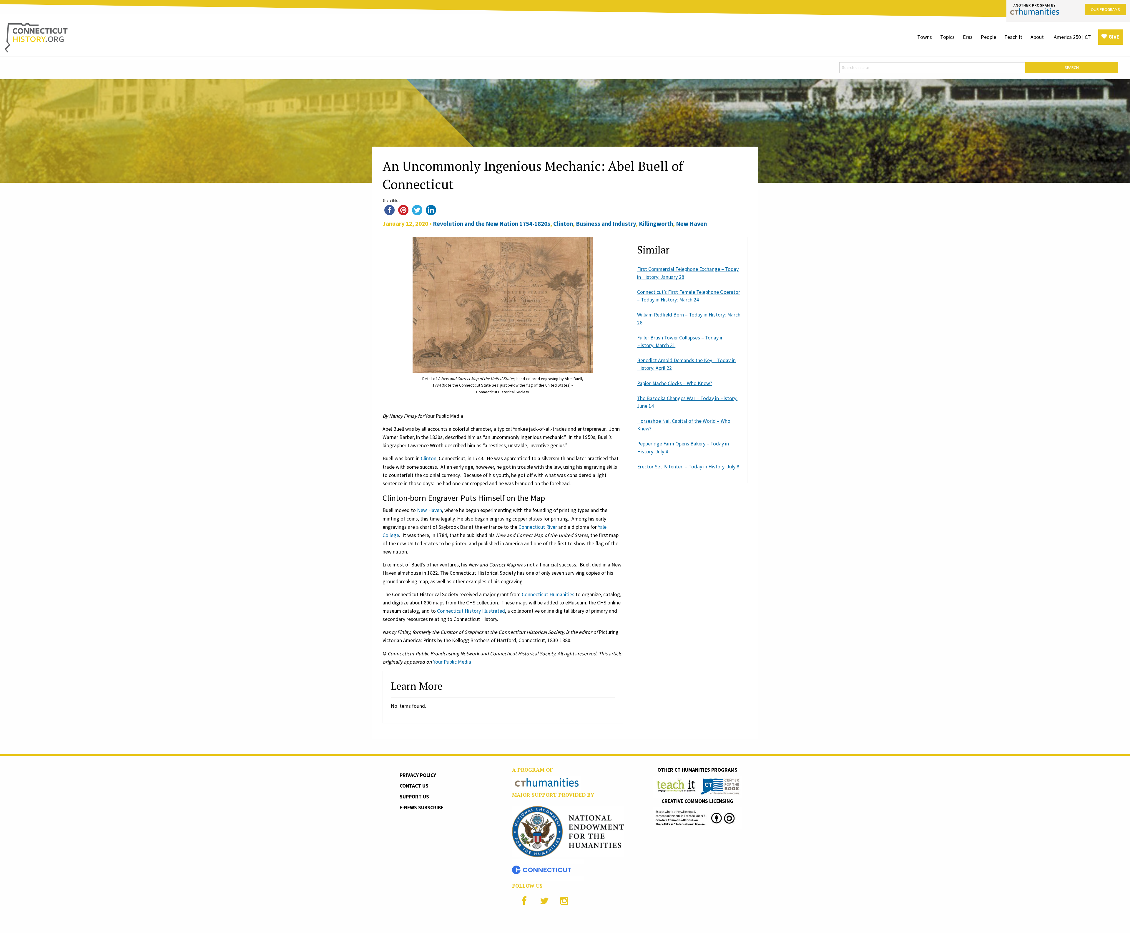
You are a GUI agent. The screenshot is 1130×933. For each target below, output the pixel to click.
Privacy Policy (418, 775)
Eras (968, 37)
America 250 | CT (1072, 37)
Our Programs (1105, 9)
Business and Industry (606, 224)
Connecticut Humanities (548, 594)
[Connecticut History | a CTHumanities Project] (36, 37)
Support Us (414, 796)
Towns (924, 37)
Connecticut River (538, 527)
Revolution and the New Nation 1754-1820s (491, 224)
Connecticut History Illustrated (471, 611)
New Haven (691, 224)
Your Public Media (452, 662)
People (988, 37)
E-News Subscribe (421, 807)
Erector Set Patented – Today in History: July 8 (688, 466)
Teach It (1013, 37)
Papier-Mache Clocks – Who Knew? (674, 383)
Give (1114, 36)
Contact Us (414, 786)
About (1037, 37)
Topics (947, 37)
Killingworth (656, 224)
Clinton (563, 224)
